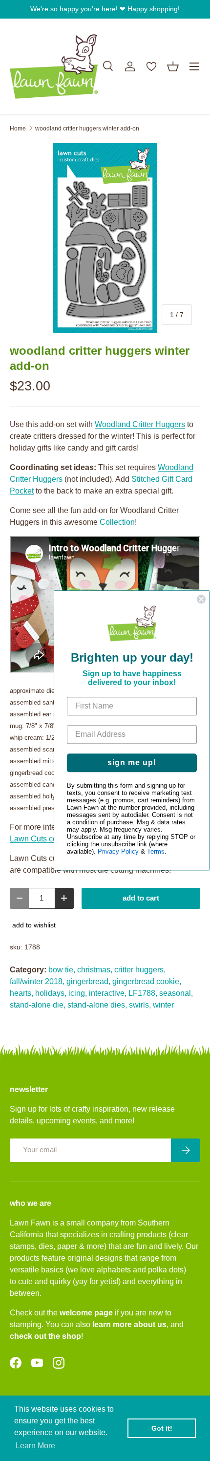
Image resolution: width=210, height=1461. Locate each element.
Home (18, 128)
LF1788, (142, 993)
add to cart (141, 898)
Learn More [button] (35, 1445)
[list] (105, 238)
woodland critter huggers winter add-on (87, 128)
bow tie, (61, 970)
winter (163, 1005)
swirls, (140, 1005)
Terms (156, 852)
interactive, (107, 993)
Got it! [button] (161, 1428)
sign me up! (131, 763)
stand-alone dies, (97, 1005)
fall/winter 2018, (37, 981)
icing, (77, 993)
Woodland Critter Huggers (140, 424)
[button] (173, 66)
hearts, (21, 993)
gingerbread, (88, 981)
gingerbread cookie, (146, 981)
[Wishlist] (151, 66)
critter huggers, (140, 970)
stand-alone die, (37, 1005)
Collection (117, 522)
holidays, (50, 993)
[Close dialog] (201, 599)
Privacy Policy (118, 852)
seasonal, (176, 993)
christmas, (94, 970)
